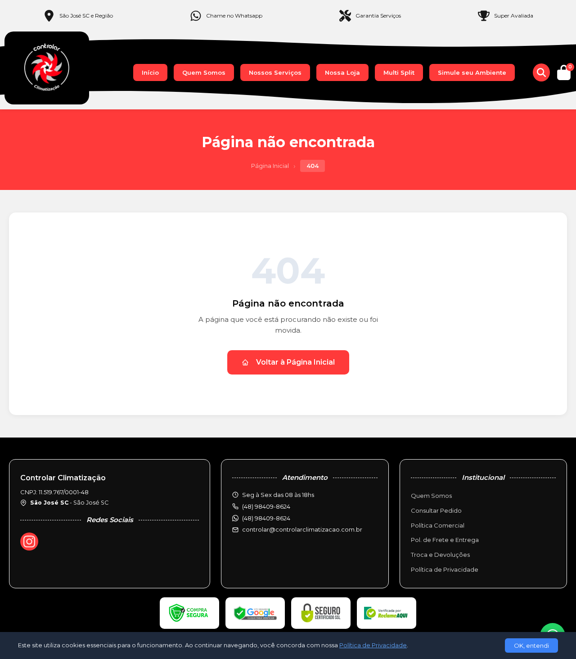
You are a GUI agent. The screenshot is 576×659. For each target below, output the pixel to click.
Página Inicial (270, 165)
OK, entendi (531, 645)
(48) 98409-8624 (266, 518)
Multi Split (398, 72)
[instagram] (29, 542)
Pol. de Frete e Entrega (445, 539)
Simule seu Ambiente (472, 72)
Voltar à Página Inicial (295, 362)
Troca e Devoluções (440, 554)
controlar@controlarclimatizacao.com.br (302, 529)
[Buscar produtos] (541, 72)
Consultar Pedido (436, 510)
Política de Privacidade (444, 569)
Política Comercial (437, 525)
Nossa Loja (342, 72)
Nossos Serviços (275, 72)
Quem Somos (203, 72)
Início (150, 72)
